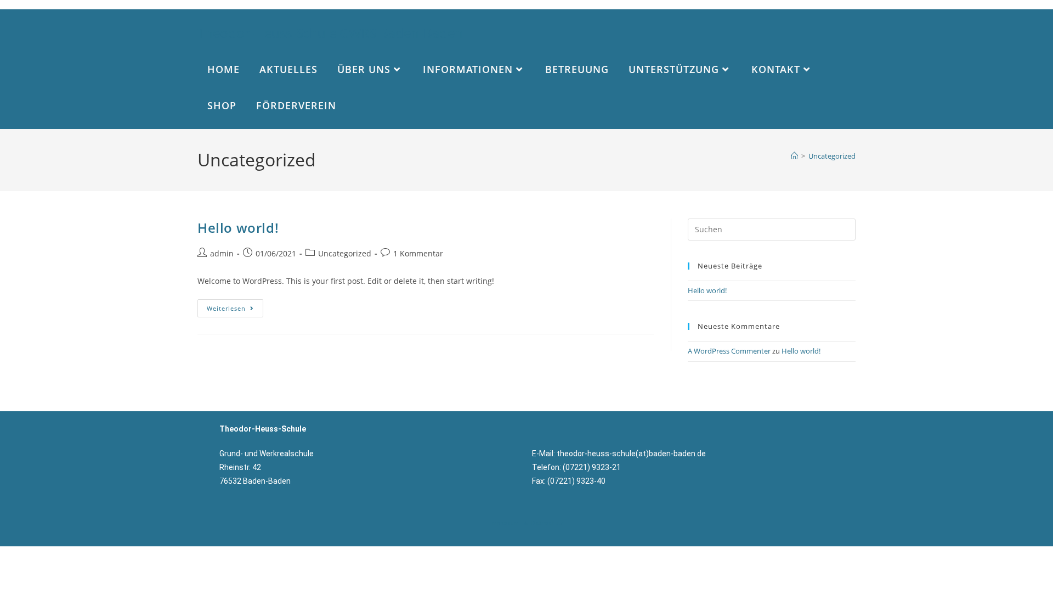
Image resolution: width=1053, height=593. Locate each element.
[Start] (794, 156)
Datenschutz (548, 523)
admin (222, 253)
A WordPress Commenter (729, 351)
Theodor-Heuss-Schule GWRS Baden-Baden (330, 33)
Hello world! (238, 228)
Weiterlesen (235, 305)
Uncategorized (832, 156)
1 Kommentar (418, 253)
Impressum (504, 523)
